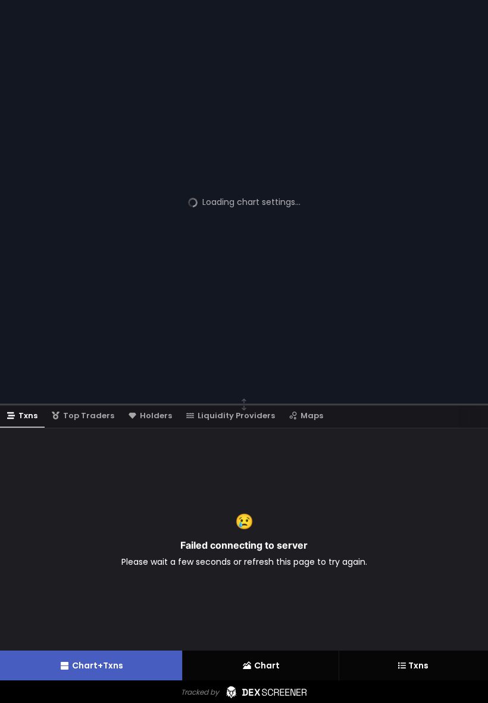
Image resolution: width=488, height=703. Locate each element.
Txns (418, 665)
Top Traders (88, 415)
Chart (267, 665)
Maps (312, 415)
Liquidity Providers (236, 415)
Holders (156, 415)
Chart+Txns (97, 665)
